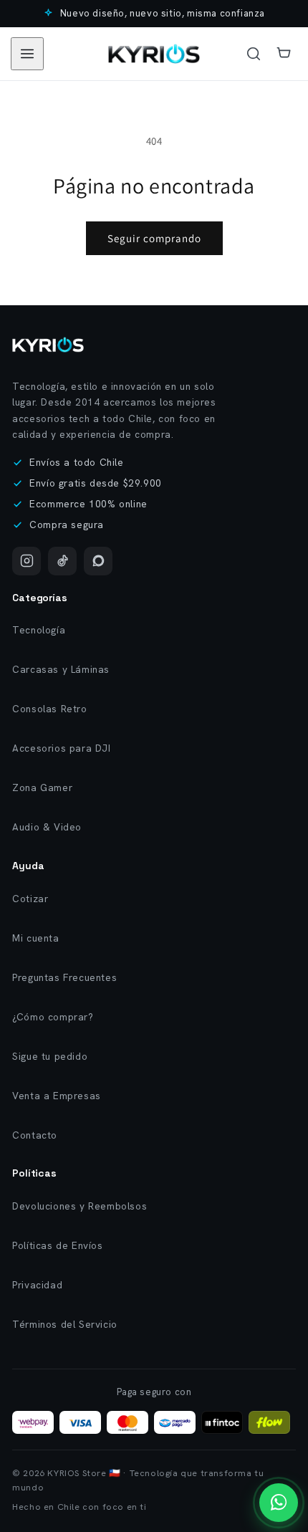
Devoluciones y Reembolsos (79, 1206)
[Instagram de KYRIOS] (26, 561)
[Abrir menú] (27, 53)
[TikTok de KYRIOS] (62, 561)
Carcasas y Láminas (61, 669)
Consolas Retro (49, 708)
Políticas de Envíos (57, 1245)
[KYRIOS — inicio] (154, 54)
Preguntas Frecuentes (64, 977)
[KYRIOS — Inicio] (48, 345)
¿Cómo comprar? (52, 1016)
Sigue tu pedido (49, 1056)
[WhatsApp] (98, 561)
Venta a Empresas (56, 1095)
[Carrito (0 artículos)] (283, 54)
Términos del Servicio (64, 1324)
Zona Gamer (42, 787)
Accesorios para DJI (61, 748)
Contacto (34, 1135)
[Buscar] (253, 54)
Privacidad (37, 1284)
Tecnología (38, 629)
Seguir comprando (154, 238)
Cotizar (30, 898)
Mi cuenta (35, 938)
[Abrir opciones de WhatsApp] (278, 1502)
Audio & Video (47, 826)
